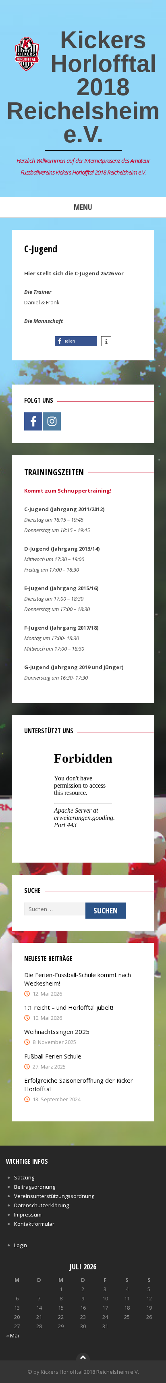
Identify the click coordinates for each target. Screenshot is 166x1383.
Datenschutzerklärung (41, 1205)
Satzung (24, 1177)
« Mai (12, 1335)
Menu (83, 207)
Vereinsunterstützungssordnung (54, 1196)
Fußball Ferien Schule (52, 1056)
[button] (76, 341)
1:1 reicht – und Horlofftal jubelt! (68, 1007)
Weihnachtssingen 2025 (56, 1031)
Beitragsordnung (34, 1186)
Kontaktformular (34, 1223)
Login (20, 1245)
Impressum (28, 1214)
